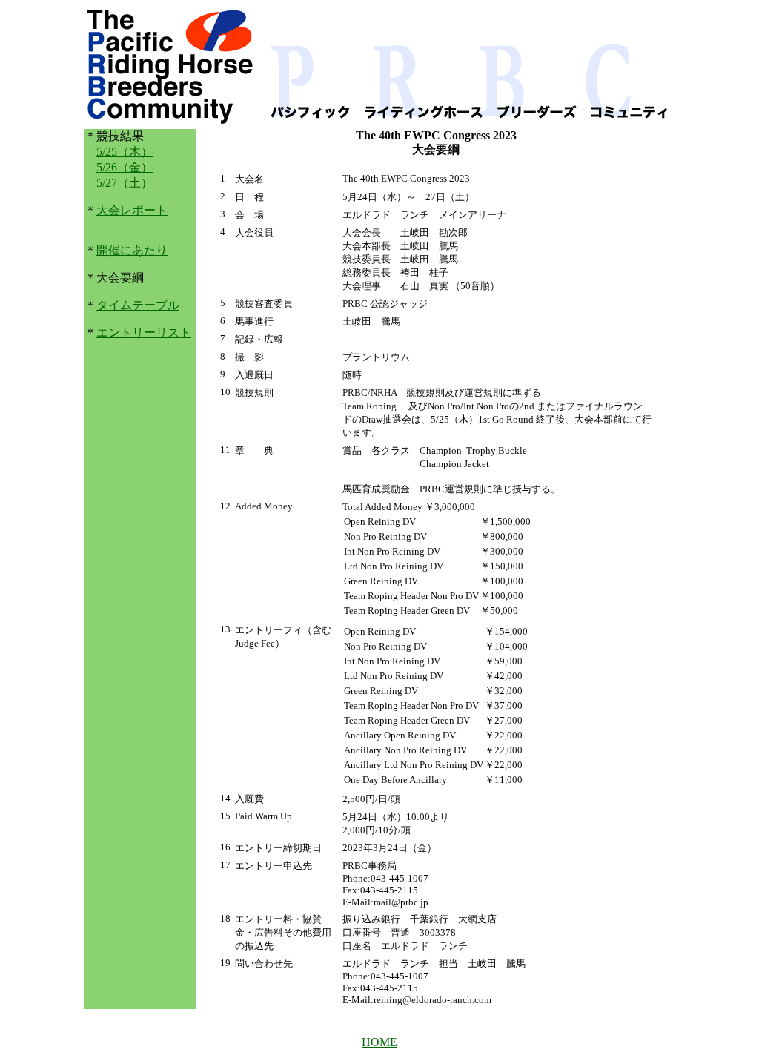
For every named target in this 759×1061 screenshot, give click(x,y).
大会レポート (132, 210)
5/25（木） (124, 151)
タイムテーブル (137, 305)
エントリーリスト (143, 332)
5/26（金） (124, 167)
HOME (379, 1042)
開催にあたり (132, 250)
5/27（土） (124, 182)
